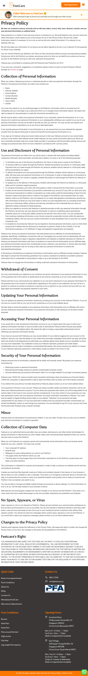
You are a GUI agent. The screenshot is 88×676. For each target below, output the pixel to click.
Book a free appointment (11, 578)
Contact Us (14, 70)
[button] (4, 5)
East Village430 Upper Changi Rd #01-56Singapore (61, 644)
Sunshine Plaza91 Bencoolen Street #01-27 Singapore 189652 (60, 620)
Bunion (4, 619)
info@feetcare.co (56, 581)
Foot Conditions (8, 582)
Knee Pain (5, 627)
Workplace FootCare (9, 599)
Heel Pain (5, 623)
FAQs (3, 591)
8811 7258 (53, 577)
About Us (5, 587)
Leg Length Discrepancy (11, 645)
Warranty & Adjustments (11, 604)
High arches (6, 636)
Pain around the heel (9, 632)
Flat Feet (4, 640)
